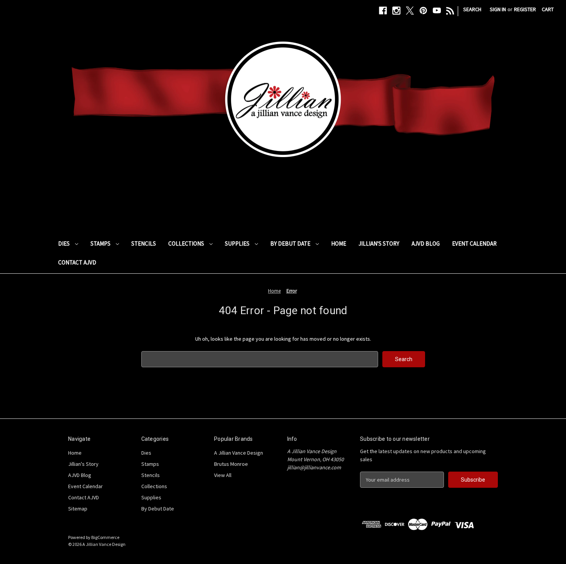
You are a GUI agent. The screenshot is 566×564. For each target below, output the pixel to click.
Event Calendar (474, 243)
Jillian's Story (378, 243)
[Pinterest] (423, 11)
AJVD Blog (426, 243)
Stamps (101, 243)
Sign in (498, 9)
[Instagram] (396, 11)
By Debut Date (290, 243)
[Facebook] (383, 11)
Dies (64, 243)
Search (472, 9)
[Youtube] (437, 11)
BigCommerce (105, 537)
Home (338, 243)
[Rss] (450, 11)
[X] (410, 11)
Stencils (143, 243)
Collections (186, 243)
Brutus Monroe (231, 463)
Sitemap (77, 508)
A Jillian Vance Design (238, 452)
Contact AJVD (77, 262)
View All (222, 475)
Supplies (238, 243)
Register (525, 9)
